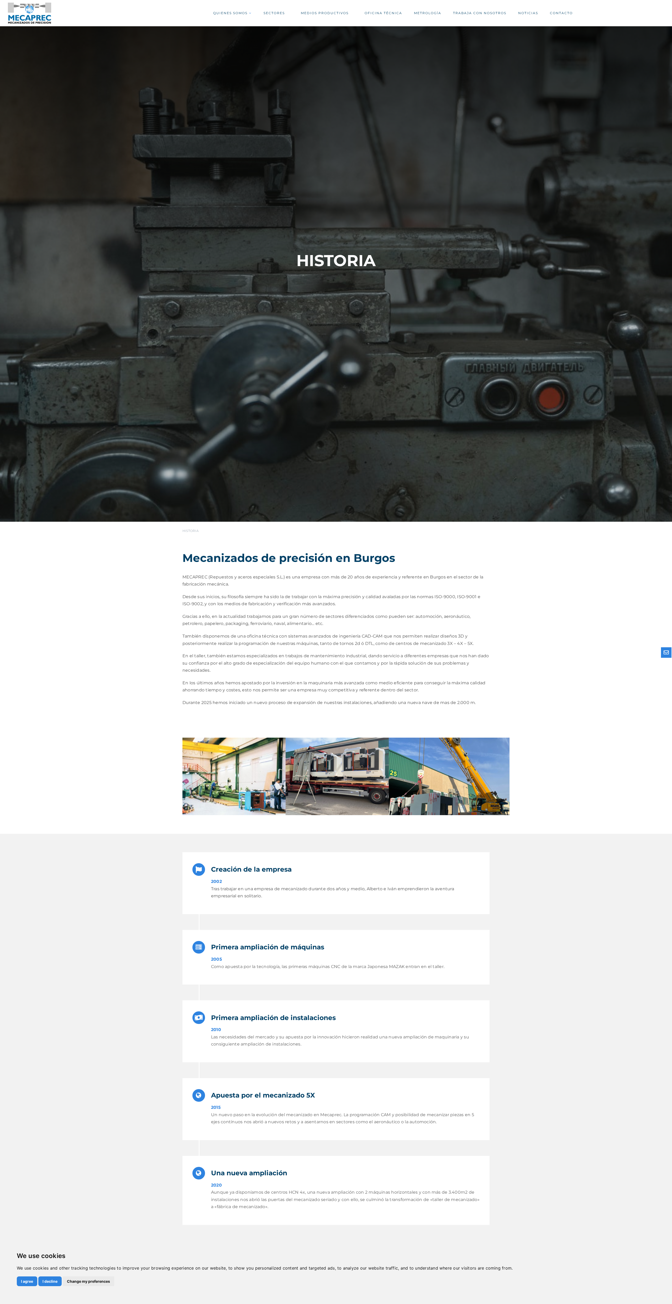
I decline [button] (50, 1281)
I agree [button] (27, 1281)
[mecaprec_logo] (29, 4)
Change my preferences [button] (88, 1281)
